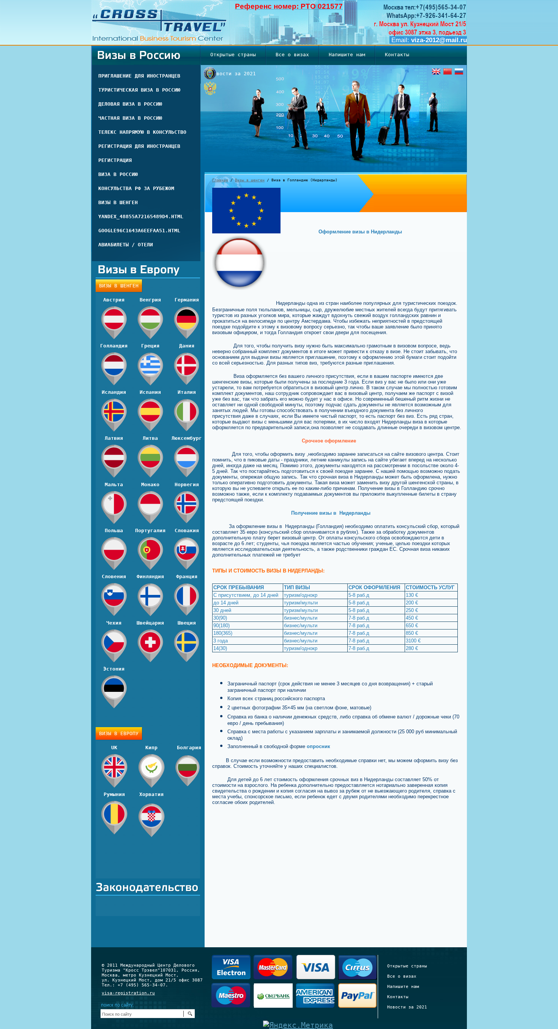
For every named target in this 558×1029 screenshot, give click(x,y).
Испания (150, 392)
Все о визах (401, 976)
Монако (150, 484)
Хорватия (151, 794)
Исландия (114, 392)
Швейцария (150, 623)
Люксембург (187, 438)
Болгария (189, 747)
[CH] (447, 71)
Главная (220, 180)
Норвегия (187, 484)
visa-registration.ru (128, 993)
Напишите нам (403, 986)
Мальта (114, 484)
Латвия (114, 438)
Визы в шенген (250, 180)
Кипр (151, 747)
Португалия (150, 530)
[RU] (459, 71)
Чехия (113, 623)
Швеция (187, 623)
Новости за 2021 (407, 1007)
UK (114, 747)
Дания (186, 346)
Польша (114, 530)
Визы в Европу (119, 733)
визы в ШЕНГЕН (119, 286)
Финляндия (150, 576)
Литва (150, 438)
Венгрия (150, 300)
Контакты (397, 996)
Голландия (114, 346)
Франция (186, 576)
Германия (187, 300)
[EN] (436, 71)
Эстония (114, 669)
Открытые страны (407, 966)
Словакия (187, 530)
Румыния (114, 794)
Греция (150, 346)
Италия (187, 392)
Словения (114, 576)
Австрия (114, 300)
